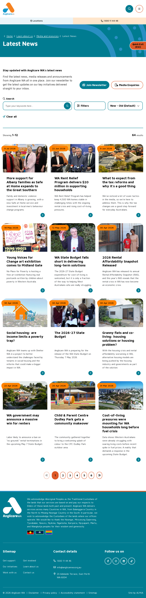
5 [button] (84, 475)
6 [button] (91, 475)
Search (10, 98)
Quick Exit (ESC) (138, 45)
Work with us (10, 572)
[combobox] (125, 106)
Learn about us (24, 36)
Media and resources (47, 36)
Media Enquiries (129, 85)
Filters (85, 105)
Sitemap (93, 592)
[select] (138, 105)
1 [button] (55, 475)
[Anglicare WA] (8, 9)
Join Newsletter (96, 85)
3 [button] (70, 475)
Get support (9, 560)
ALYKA (139, 592)
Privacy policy (50, 592)
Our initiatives (10, 566)
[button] (67, 105)
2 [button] (63, 475)
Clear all (11, 116)
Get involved (29, 560)
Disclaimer (34, 592)
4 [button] (77, 475)
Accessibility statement (73, 592)
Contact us (28, 572)
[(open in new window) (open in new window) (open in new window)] (108, 561)
